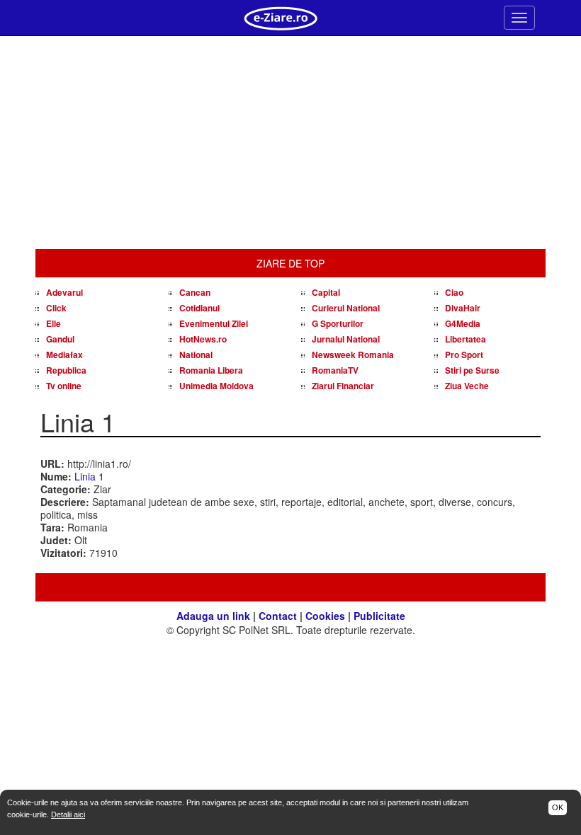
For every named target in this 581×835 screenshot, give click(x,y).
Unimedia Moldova (216, 385)
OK (557, 807)
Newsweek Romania (353, 354)
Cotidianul (199, 307)
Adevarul (64, 292)
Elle (53, 323)
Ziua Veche (467, 385)
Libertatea (465, 339)
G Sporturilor (337, 323)
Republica (66, 370)
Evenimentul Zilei (213, 323)
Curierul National (346, 307)
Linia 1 (89, 476)
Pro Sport (464, 354)
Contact (278, 616)
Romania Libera (211, 370)
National (196, 354)
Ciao (454, 292)
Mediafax (64, 354)
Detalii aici (68, 814)
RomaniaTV (335, 370)
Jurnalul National (346, 339)
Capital (326, 292)
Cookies (325, 616)
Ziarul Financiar (343, 385)
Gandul (60, 339)
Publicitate (379, 616)
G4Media (462, 323)
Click (56, 307)
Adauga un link (213, 616)
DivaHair (462, 307)
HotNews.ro (203, 339)
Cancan (194, 292)
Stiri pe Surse (472, 370)
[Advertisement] (290, 143)
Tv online (63, 385)
